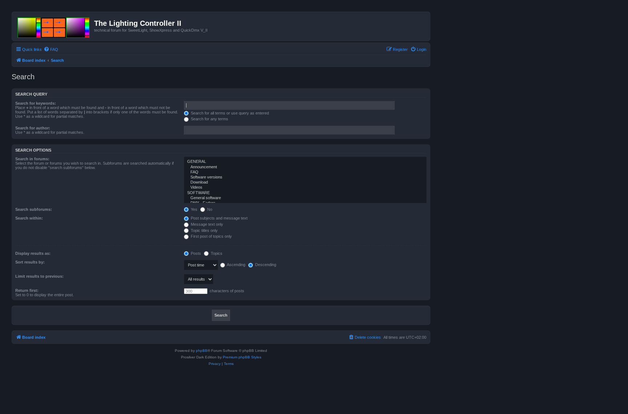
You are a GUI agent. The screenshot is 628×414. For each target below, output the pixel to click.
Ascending (235, 264)
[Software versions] (305, 177)
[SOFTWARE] (305, 193)
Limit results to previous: (39, 276)
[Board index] (54, 26)
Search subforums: (33, 209)
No (209, 209)
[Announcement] (305, 167)
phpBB (202, 351)
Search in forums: (32, 159)
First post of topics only (211, 236)
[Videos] (305, 187)
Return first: (27, 290)
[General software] (305, 198)
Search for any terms (209, 119)
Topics (216, 253)
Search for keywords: (35, 103)
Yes (193, 209)
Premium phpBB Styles (242, 357)
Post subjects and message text (218, 218)
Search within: (29, 218)
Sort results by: (30, 262)
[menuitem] (51, 49)
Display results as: (33, 253)
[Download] (305, 182)
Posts (195, 253)
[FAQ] (305, 172)
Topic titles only (204, 230)
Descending (265, 264)
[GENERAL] (305, 161)
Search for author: (32, 128)
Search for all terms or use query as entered (229, 113)
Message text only (206, 224)
